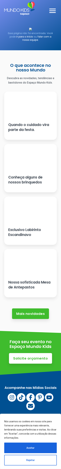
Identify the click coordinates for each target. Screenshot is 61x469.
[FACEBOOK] (30, 397)
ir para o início (24, 36)
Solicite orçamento (30, 358)
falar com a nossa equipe (36, 38)
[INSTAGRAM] (12, 397)
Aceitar (30, 447)
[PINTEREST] (40, 397)
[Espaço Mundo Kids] (19, 13)
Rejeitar (30, 460)
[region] (30, 441)
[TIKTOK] (21, 397)
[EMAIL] (30, 406)
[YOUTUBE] (49, 397)
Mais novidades (30, 313)
